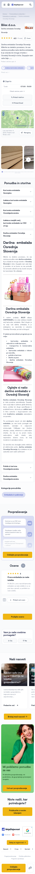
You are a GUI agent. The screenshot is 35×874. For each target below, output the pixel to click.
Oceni (29, 38)
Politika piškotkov (25, 856)
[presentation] (6, 159)
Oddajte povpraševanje (17, 555)
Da (11, 641)
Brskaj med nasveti (16, 716)
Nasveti (5, 849)
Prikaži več (4, 72)
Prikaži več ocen (19, 600)
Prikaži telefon (18, 97)
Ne (26, 641)
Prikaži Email (18, 103)
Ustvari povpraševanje (17, 788)
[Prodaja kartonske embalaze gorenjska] (12, 157)
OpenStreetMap (21, 125)
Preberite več (9, 705)
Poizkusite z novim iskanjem (17, 811)
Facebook (7, 834)
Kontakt (27, 849)
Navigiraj (27, 133)
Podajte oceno (17, 616)
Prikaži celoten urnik (16, 91)
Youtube (17, 834)
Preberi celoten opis (7, 61)
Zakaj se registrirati (16, 842)
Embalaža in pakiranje (13, 494)
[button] (2, 171)
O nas (16, 849)
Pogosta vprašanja (17, 858)
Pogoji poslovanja (10, 856)
